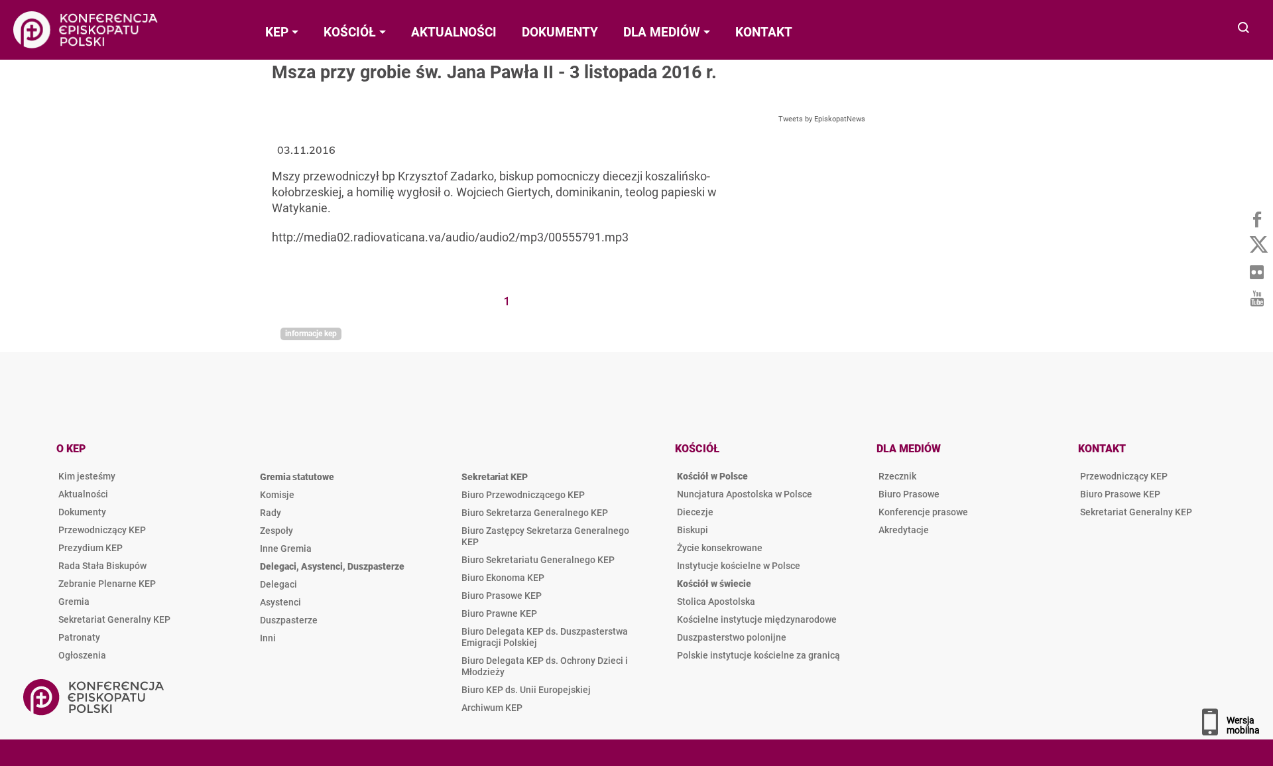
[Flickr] (1256, 272)
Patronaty (79, 637)
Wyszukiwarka (1244, 29)
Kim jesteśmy (86, 476)
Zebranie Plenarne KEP (107, 583)
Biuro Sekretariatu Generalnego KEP (538, 559)
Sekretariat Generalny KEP (114, 619)
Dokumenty (82, 512)
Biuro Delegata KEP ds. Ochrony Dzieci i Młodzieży (544, 666)
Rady (270, 512)
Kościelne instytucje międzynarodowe (757, 619)
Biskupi (692, 530)
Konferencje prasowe (923, 512)
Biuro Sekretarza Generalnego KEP (534, 512)
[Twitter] (1256, 245)
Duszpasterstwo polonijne (731, 637)
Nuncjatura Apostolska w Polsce (744, 494)
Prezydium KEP (90, 548)
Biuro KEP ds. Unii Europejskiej (526, 689)
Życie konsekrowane (719, 548)
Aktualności (83, 494)
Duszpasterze (289, 620)
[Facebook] (1256, 218)
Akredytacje (904, 530)
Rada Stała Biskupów (102, 565)
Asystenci (280, 602)
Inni (268, 638)
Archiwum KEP (491, 707)
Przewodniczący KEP (102, 530)
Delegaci (278, 584)
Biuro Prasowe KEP (501, 595)
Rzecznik (897, 476)
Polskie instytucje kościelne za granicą (758, 655)
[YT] (1256, 298)
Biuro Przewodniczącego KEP (523, 494)
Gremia (74, 601)
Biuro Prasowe (909, 494)
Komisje (277, 494)
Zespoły (276, 530)
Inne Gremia (286, 548)
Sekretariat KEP (494, 477)
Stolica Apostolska (716, 601)
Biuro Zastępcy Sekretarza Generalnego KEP (545, 536)
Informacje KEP (311, 333)
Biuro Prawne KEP (499, 613)
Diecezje (695, 512)
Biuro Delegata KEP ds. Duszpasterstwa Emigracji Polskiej (544, 637)
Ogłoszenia (82, 655)
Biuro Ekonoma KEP (502, 577)
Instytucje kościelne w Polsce (738, 565)
